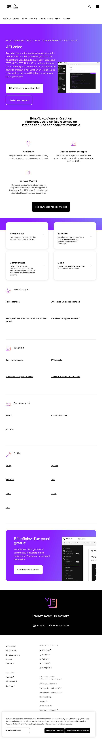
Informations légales (47, 684)
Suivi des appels (15, 360)
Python (54, 466)
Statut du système (13, 655)
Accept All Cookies (54, 731)
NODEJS (10, 480)
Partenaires (10, 651)
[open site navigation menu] (97, 6)
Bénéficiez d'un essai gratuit (24, 88)
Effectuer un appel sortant (65, 302)
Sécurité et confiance (48, 710)
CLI (8, 508)
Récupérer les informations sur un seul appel (27, 319)
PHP (53, 480)
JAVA (53, 494)
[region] (48, 724)
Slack (9, 415)
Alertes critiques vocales (19, 377)
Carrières (9, 686)
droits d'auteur (45, 706)
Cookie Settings (46, 697)
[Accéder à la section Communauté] (27, 265)
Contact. (9, 664)
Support (9, 659)
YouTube (45, 663)
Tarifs (67, 19)
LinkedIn (45, 655)
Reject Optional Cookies (78, 731)
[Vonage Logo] (12, 6)
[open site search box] (89, 6)
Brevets (43, 701)
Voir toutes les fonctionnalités (51, 207)
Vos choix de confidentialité (50, 693)
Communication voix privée (65, 377)
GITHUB (10, 429)
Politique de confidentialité (50, 688)
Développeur (29, 19)
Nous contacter (61, 625)
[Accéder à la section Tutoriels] (75, 235)
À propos (9, 677)
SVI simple (56, 360)
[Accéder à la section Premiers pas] (27, 235)
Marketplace (10, 646)
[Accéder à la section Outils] (75, 265)
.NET (8, 494)
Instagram (46, 668)
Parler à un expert (19, 100)
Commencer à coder (28, 569)
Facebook (46, 650)
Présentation (11, 19)
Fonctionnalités (50, 19)
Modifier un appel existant (65, 318)
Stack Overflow (59, 415)
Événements (10, 682)
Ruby (8, 466)
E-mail (40, 625)
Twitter (45, 659)
